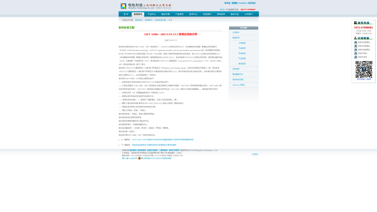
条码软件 (236, 69)
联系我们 (252, 3)
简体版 (227, 3)
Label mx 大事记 (239, 85)
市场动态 (242, 53)
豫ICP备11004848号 (129, 158)
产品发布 (242, 48)
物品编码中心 (238, 74)
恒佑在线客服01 (364, 42)
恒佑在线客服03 (364, 50)
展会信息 (242, 64)
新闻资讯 (148, 20)
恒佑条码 (138, 20)
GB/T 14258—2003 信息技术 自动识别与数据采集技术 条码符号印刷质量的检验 (163, 140)
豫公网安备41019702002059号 (152, 158)
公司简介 (236, 33)
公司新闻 (242, 43)
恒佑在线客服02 (364, 46)
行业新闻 (242, 59)
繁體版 (235, 3)
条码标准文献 (160, 20)
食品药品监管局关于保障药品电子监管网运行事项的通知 (154, 145)
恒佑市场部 (362, 53)
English (243, 3)
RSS (222, 9)
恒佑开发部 (362, 57)
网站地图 (167, 158)
